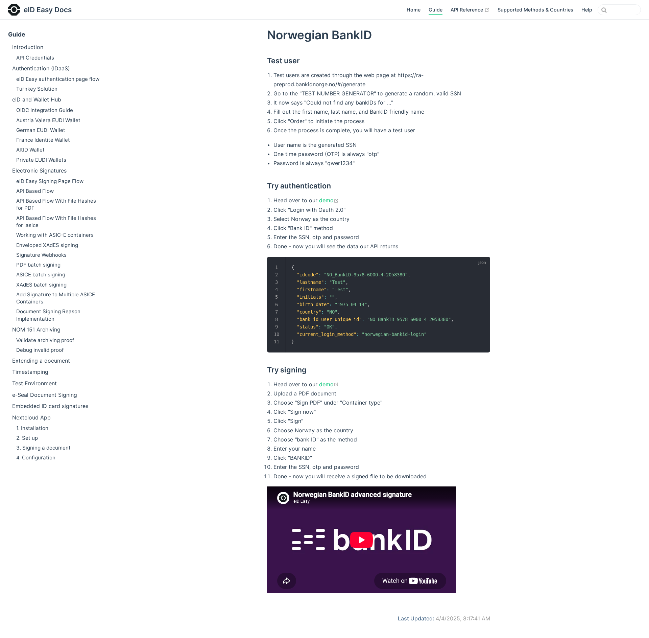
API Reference (470, 9)
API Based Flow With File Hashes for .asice (56, 221)
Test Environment (34, 383)
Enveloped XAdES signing (47, 245)
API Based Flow (35, 191)
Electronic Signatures (39, 170)
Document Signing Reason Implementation (48, 315)
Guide (435, 10)
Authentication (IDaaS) (41, 68)
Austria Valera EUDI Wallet (48, 120)
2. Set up (27, 438)
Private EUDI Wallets (41, 160)
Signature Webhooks (41, 255)
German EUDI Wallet (40, 130)
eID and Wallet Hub (36, 99)
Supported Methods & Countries (535, 10)
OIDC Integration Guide (44, 110)
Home (413, 10)
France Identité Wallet (43, 140)
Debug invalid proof (40, 350)
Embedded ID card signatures (50, 406)
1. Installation (32, 428)
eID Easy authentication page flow (57, 79)
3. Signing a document (43, 448)
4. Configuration (35, 457)
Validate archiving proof (45, 340)
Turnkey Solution (36, 89)
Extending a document (41, 360)
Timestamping (30, 371)
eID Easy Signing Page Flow (49, 181)
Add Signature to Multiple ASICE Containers (55, 298)
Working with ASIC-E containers (55, 235)
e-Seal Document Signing (44, 394)
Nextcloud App (31, 417)
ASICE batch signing (40, 274)
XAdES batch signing (41, 284)
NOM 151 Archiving (36, 329)
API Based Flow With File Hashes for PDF (56, 204)
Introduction (27, 47)
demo (329, 200)
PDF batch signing (38, 264)
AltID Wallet (30, 149)
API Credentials (35, 57)
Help (586, 10)
